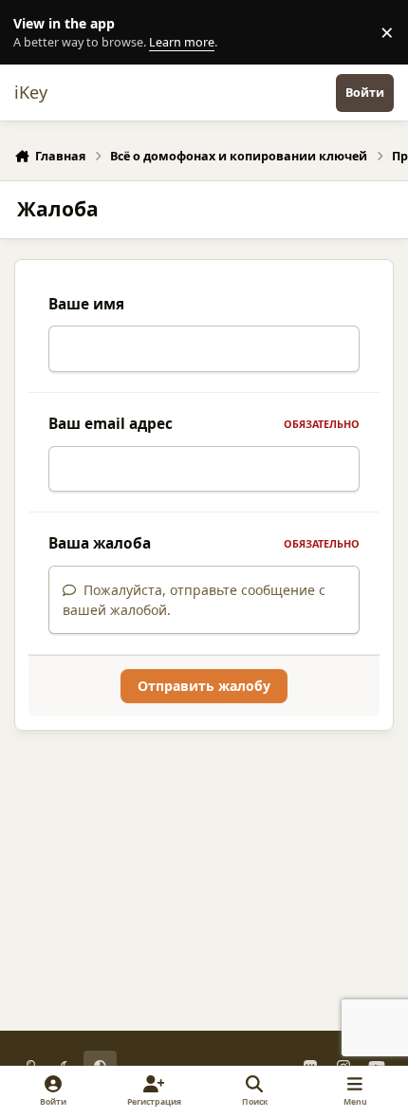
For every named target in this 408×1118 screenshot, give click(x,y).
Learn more (36, 33)
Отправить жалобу (204, 686)
